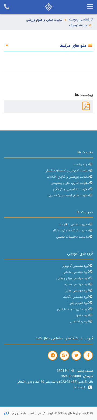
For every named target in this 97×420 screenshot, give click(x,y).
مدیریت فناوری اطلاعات (74, 224)
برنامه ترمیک (78, 25)
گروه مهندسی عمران (77, 290)
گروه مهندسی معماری (76, 272)
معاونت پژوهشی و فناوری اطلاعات (68, 176)
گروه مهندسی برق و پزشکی (72, 278)
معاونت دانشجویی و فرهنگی (71, 189)
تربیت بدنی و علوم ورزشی (44, 20)
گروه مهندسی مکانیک (76, 296)
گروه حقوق (82, 315)
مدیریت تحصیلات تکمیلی (72, 236)
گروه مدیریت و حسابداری (73, 309)
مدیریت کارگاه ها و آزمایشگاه (71, 230)
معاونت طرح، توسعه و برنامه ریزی (68, 195)
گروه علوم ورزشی (78, 303)
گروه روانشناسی (79, 321)
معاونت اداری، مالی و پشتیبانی (70, 183)
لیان (6, 413)
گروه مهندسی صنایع (76, 284)
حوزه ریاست (81, 164)
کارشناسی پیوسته (80, 20)
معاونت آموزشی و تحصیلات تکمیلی (67, 170)
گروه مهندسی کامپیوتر (75, 266)
